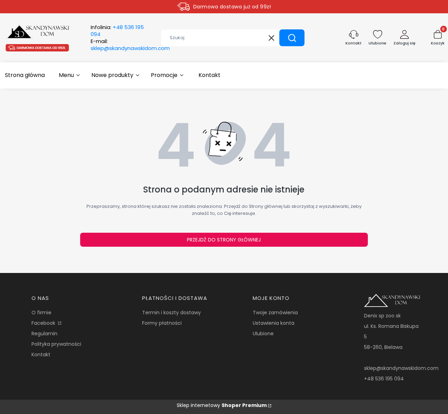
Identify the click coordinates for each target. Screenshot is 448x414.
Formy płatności (162, 323)
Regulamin (44, 333)
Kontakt (40, 354)
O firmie (41, 312)
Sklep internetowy (222, 405)
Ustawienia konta (273, 323)
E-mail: (130, 45)
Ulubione (263, 333)
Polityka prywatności (56, 344)
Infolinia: (117, 31)
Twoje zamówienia (275, 312)
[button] (291, 37)
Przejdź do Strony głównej (224, 239)
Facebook (44, 323)
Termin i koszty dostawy (171, 312)
